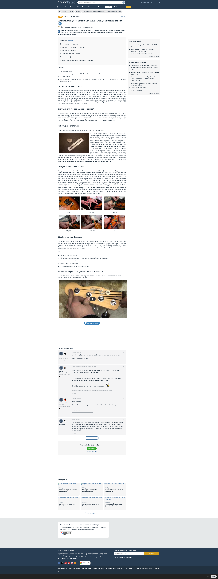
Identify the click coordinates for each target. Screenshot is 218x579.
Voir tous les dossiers (92, 513)
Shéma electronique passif (138, 87)
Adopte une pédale (76, 410)
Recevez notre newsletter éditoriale (125, 550)
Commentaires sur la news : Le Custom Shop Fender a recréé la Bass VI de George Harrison (144, 66)
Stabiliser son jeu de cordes (70, 57)
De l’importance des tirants (70, 44)
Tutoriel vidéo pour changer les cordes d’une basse (77, 60)
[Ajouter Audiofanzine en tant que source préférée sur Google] (66, 533)
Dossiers (71, 11)
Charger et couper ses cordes (71, 53)
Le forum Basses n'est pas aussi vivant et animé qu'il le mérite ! (145, 73)
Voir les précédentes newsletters (123, 557)
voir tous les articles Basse (152, 56)
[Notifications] (159, 3)
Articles (64, 11)
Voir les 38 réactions (91, 438)
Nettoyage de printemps (69, 50)
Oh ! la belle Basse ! (136, 90)
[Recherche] (123, 2)
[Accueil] (59, 11)
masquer (70, 40)
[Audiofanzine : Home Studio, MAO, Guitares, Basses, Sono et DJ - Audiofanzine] (66, 2)
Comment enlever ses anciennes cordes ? (74, 47)
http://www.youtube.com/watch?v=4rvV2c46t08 (82, 412)
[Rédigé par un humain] (61, 27)
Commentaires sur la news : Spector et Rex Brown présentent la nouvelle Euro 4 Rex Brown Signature (143, 78)
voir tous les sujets (154, 93)
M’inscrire (151, 553)
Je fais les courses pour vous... (140, 70)
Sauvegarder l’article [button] (92, 323)
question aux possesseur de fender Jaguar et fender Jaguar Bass (144, 84)
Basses (78, 11)
